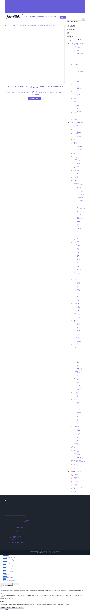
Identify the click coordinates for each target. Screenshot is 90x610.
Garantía (11, 9)
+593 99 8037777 (13, 0)
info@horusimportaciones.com (16, 2)
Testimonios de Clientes (14, 7)
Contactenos (12, 8)
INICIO (10, 4)
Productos (11, 5)
